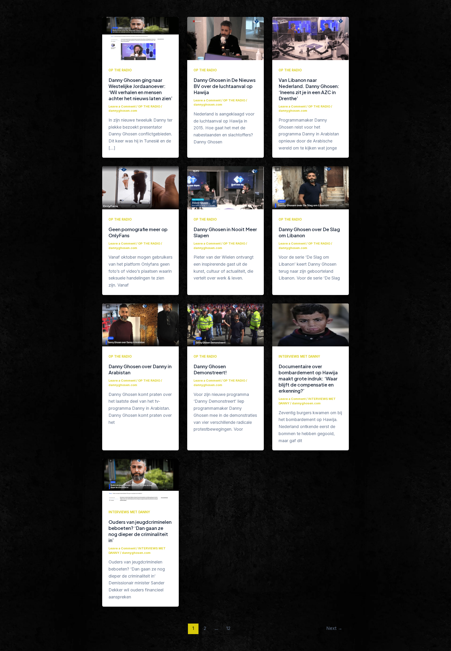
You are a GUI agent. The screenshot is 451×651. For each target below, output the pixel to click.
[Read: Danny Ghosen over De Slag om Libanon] (310, 187)
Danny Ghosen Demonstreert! (210, 369)
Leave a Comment (122, 106)
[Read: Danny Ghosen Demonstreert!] (225, 324)
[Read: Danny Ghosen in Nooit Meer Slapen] (225, 187)
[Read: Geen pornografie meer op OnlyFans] (140, 187)
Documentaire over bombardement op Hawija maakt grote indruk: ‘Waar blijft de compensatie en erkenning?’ (308, 378)
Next (334, 628)
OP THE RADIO (120, 70)
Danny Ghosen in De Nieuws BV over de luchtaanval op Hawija (225, 86)
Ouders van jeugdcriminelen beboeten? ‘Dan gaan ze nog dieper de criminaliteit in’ (140, 531)
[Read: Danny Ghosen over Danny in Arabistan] (140, 324)
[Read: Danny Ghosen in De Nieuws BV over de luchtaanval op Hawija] (225, 38)
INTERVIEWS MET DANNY (299, 356)
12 (228, 628)
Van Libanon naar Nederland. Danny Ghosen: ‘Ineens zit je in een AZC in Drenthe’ (309, 89)
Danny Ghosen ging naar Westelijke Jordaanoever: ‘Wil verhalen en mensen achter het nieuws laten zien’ (140, 89)
